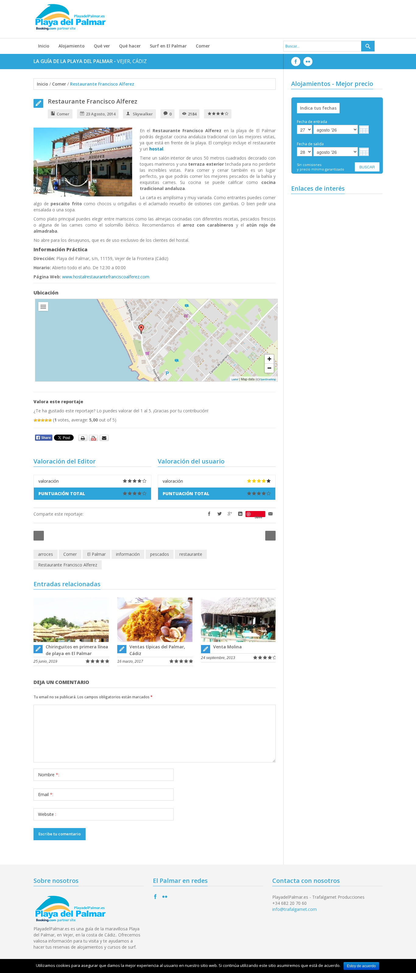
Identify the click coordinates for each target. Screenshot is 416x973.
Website (47, 814)
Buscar (367, 166)
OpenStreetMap (268, 379)
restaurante (190, 554)
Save (258, 516)
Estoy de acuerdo (361, 966)
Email (45, 794)
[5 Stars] (50, 420)
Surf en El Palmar (168, 46)
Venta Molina (227, 647)
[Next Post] (270, 536)
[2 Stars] (39, 420)
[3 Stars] (42, 420)
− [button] (269, 368)
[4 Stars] (46, 420)
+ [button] (269, 359)
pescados (159, 554)
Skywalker (143, 114)
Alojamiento (71, 46)
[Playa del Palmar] (141, 329)
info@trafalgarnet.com (294, 909)
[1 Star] (35, 420)
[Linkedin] (240, 514)
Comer (203, 46)
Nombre (48, 774)
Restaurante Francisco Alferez (92, 101)
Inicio (43, 46)
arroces (45, 554)
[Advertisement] (264, 18)
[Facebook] (209, 514)
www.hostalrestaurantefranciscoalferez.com (105, 277)
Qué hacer (130, 46)
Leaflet (234, 379)
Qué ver (102, 46)
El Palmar (96, 554)
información (128, 554)
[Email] (270, 514)
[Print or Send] (94, 437)
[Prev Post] (38, 536)
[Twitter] (219, 514)
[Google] (230, 514)
